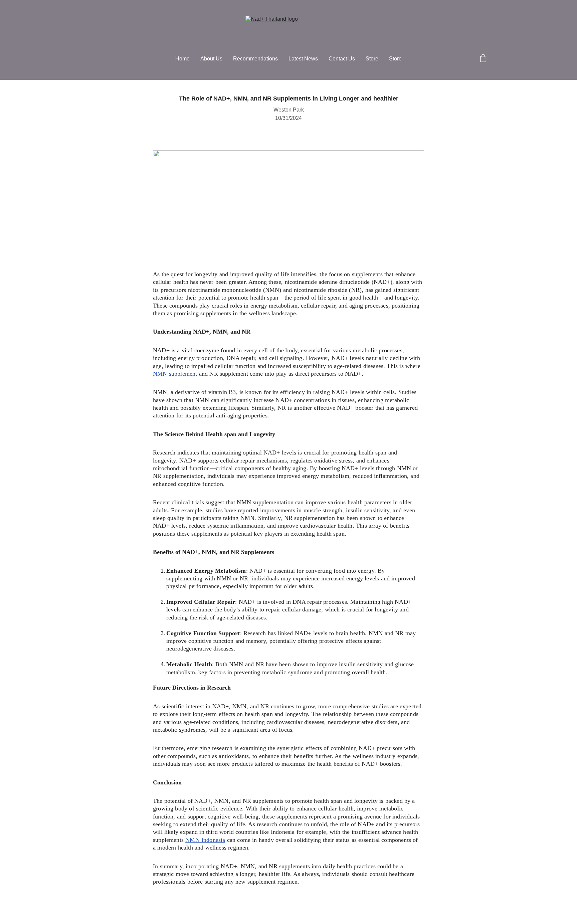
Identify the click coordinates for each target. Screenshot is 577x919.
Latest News (303, 58)
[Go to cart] (483, 59)
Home (182, 58)
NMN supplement (175, 373)
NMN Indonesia (205, 840)
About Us (211, 58)
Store (372, 58)
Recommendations (255, 58)
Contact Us (342, 58)
